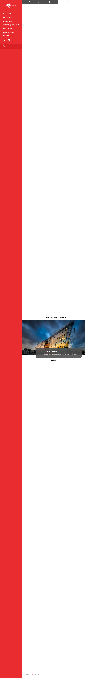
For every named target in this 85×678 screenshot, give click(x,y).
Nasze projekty (8, 29)
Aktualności (7, 18)
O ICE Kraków (7, 15)
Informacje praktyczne (11, 33)
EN (13, 41)
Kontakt (6, 37)
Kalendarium (7, 22)
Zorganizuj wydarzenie (11, 26)
